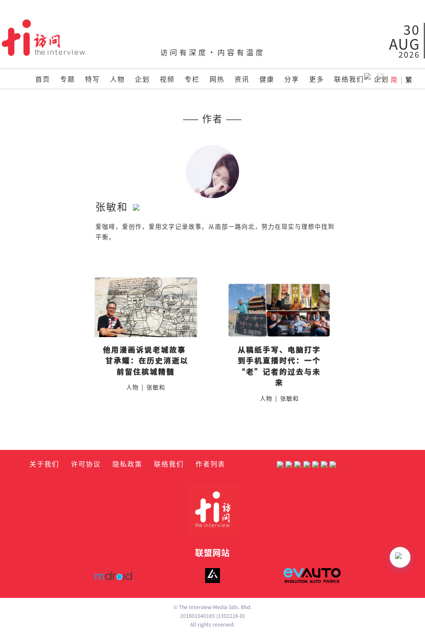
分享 (291, 79)
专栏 (192, 79)
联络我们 (349, 79)
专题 (67, 79)
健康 (266, 79)
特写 (92, 79)
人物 (117, 79)
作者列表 (210, 464)
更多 (316, 79)
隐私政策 (127, 464)
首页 (42, 79)
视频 (167, 79)
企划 (142, 79)
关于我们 (44, 464)
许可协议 (86, 464)
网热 (217, 79)
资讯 (241, 79)
